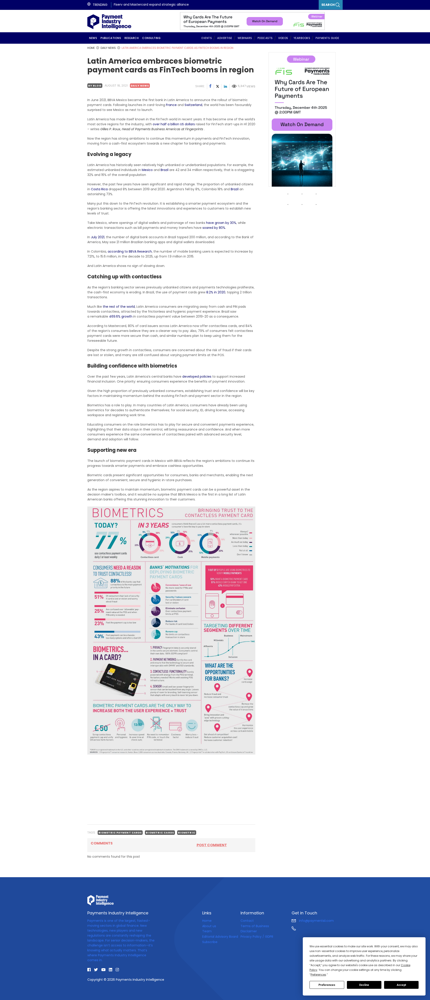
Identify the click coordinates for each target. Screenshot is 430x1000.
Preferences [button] (318, 974)
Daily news (140, 85)
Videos (283, 38)
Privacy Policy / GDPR (257, 936)
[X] (217, 87)
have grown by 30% (221, 223)
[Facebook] (210, 87)
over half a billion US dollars (174, 124)
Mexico (147, 170)
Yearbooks (302, 38)
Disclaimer (249, 931)
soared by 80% (213, 227)
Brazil (164, 170)
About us (209, 926)
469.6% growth (120, 316)
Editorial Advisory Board (220, 936)
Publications (111, 38)
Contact (247, 920)
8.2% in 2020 (215, 292)
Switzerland (193, 105)
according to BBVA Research (130, 251)
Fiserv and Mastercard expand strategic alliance (151, 4)
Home (207, 920)
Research (132, 38)
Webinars (245, 38)
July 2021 (97, 237)
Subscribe (209, 942)
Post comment (212, 845)
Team (207, 931)
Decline (364, 985)
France (171, 105)
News (93, 38)
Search (328, 4)
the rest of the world (119, 306)
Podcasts (265, 38)
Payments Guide (327, 38)
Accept (401, 985)
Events (207, 38)
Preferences (326, 985)
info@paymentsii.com (316, 920)
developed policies (196, 376)
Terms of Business (255, 926)
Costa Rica (99, 189)
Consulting (151, 38)
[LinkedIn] (225, 87)
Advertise (224, 38)
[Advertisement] (171, 789)
